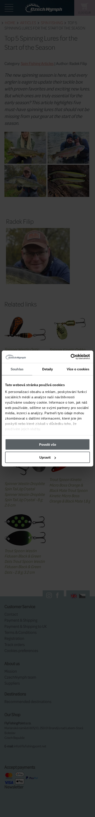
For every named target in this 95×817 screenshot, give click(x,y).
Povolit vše (47, 444)
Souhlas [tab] (17, 369)
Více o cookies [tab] (78, 369)
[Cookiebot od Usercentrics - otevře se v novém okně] (70, 357)
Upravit (45, 457)
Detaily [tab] (47, 369)
